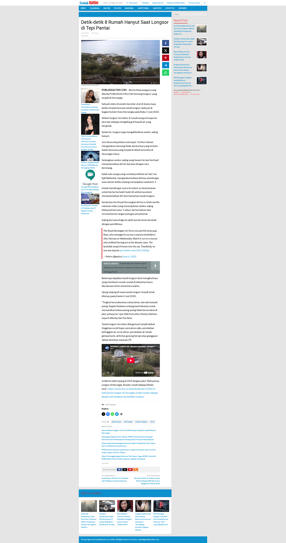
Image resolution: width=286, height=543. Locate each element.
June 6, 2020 (129, 256)
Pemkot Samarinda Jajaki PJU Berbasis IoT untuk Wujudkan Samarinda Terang (106, 519)
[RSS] (135, 469)
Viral (152, 422)
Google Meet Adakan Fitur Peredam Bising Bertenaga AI (90, 189)
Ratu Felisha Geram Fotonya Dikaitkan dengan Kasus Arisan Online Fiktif (124, 519)
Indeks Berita (185, 92)
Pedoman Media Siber (181, 94)
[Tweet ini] (165, 50)
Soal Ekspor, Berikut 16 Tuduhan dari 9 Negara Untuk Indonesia (115, 478)
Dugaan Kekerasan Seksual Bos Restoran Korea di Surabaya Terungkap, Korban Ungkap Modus (143, 522)
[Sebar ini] (165, 43)
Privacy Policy (195, 94)
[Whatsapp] (165, 72)
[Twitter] (124, 469)
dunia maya (116, 422)
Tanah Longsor (141, 422)
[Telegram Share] (165, 65)
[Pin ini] (165, 58)
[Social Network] (204, 3)
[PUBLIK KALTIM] (89, 2)
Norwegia (128, 422)
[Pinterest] (130, 469)
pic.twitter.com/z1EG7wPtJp (134, 250)
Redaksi (176, 92)
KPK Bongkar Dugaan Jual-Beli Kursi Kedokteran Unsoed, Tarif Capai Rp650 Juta (160, 519)
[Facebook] (119, 469)
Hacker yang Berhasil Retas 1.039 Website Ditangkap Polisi (90, 165)
